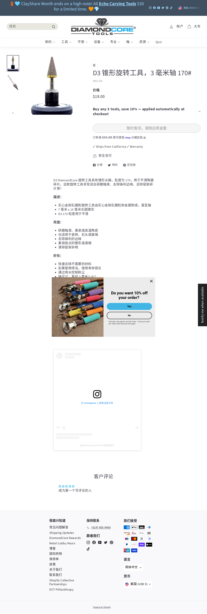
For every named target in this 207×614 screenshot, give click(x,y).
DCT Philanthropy (61, 589)
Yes (129, 306)
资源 (143, 42)
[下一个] (12, 112)
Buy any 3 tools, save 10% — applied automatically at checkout (139, 111)
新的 (49, 42)
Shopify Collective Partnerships (61, 582)
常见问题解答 (58, 527)
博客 (52, 549)
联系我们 (55, 575)
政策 (52, 564)
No (129, 315)
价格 (96, 90)
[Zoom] (52, 85)
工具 (65, 42)
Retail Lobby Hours (62, 543)
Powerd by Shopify (102, 607)
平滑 (81, 42)
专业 (114, 42)
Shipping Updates (61, 533)
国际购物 (55, 554)
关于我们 (55, 570)
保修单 (54, 559)
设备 (97, 42)
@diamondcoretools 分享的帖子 (97, 445)
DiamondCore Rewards (65, 538)
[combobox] (32, 26)
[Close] (151, 281)
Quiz (159, 42)
